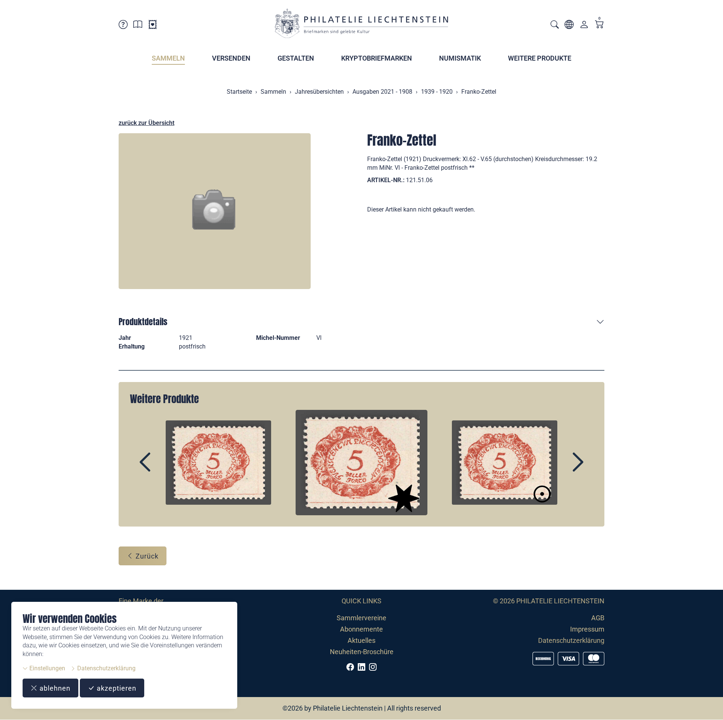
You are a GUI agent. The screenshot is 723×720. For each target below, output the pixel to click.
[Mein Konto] (584, 26)
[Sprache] (569, 25)
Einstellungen (46, 668)
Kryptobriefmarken (376, 58)
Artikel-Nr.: (385, 180)
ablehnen (54, 688)
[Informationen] (137, 25)
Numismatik (460, 58)
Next (561, 469)
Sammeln (168, 58)
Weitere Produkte (539, 58)
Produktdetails (143, 321)
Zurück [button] (146, 556)
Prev (162, 469)
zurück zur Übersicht (146, 122)
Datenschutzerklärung (106, 668)
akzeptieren (115, 688)
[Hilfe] (123, 25)
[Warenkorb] (599, 25)
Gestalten (296, 58)
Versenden (231, 58)
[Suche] (555, 25)
